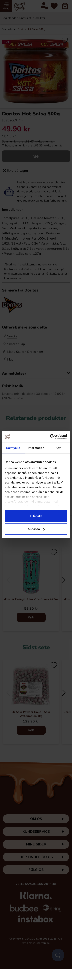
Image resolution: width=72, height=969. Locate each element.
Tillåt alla (36, 516)
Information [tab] (36, 447)
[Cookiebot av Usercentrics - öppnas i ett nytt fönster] (50, 436)
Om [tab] (58, 447)
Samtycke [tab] (13, 447)
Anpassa (34, 529)
